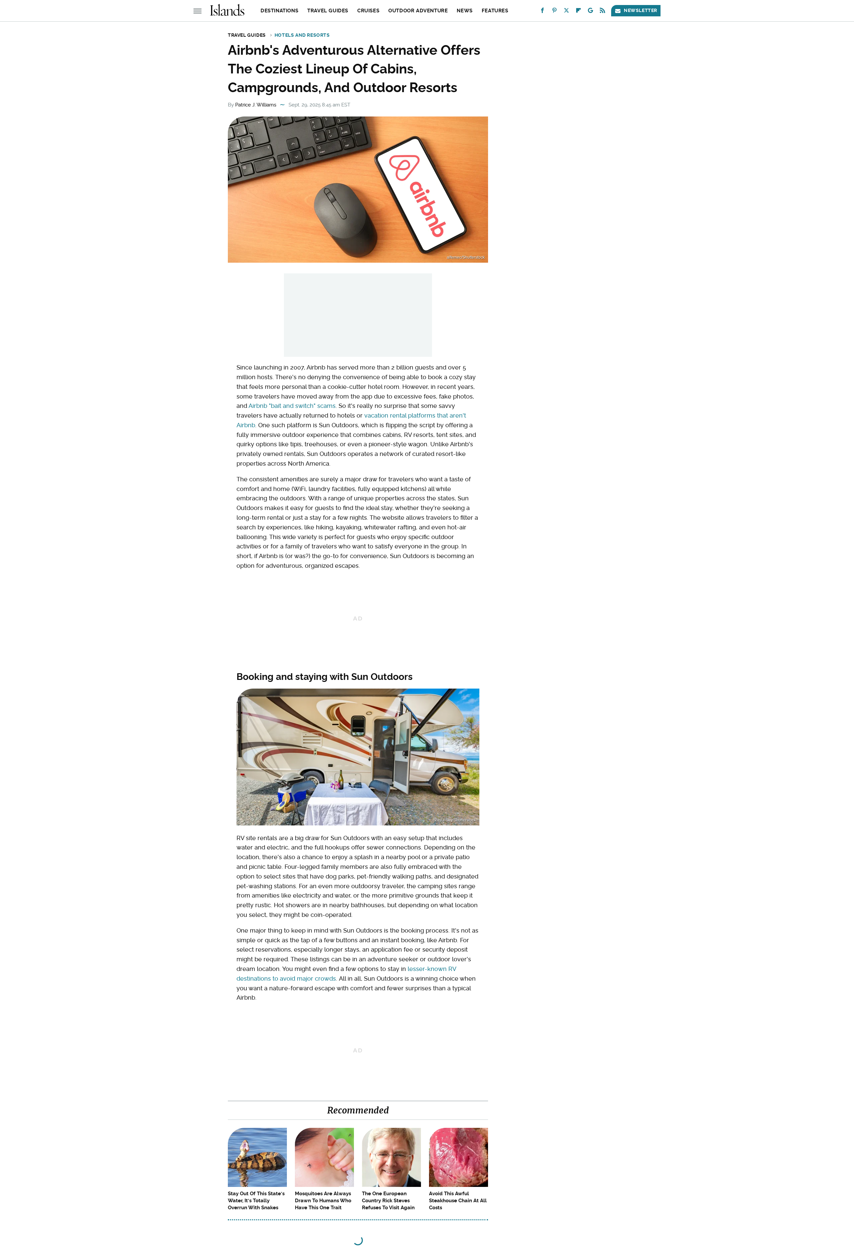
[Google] (590, 12)
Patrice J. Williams (255, 105)
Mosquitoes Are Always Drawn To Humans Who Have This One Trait (323, 1201)
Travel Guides (327, 11)
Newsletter (640, 10)
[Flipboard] (578, 12)
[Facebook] (542, 12)
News (464, 11)
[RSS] (602, 12)
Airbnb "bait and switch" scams (292, 405)
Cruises (368, 11)
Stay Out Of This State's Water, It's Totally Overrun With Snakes (256, 1201)
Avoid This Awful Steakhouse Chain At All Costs (458, 1201)
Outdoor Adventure (418, 11)
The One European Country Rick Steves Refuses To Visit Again (388, 1201)
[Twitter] (566, 12)
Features (495, 11)
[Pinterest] (554, 12)
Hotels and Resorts (302, 35)
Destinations (279, 11)
